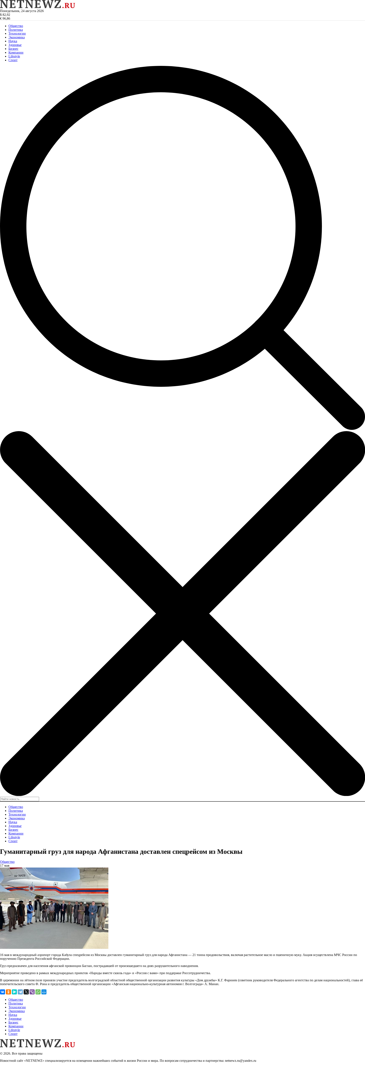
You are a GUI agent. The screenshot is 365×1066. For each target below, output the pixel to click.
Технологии (17, 33)
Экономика (16, 37)
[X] (26, 991)
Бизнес (13, 48)
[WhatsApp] (38, 991)
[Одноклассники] (8, 991)
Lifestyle (14, 56)
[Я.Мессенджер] (14, 991)
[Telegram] (20, 991)
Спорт (13, 60)
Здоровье (15, 45)
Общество (15, 26)
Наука (12, 41)
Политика (15, 29)
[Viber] (32, 991)
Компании (15, 52)
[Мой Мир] (43, 991)
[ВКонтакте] (2, 991)
